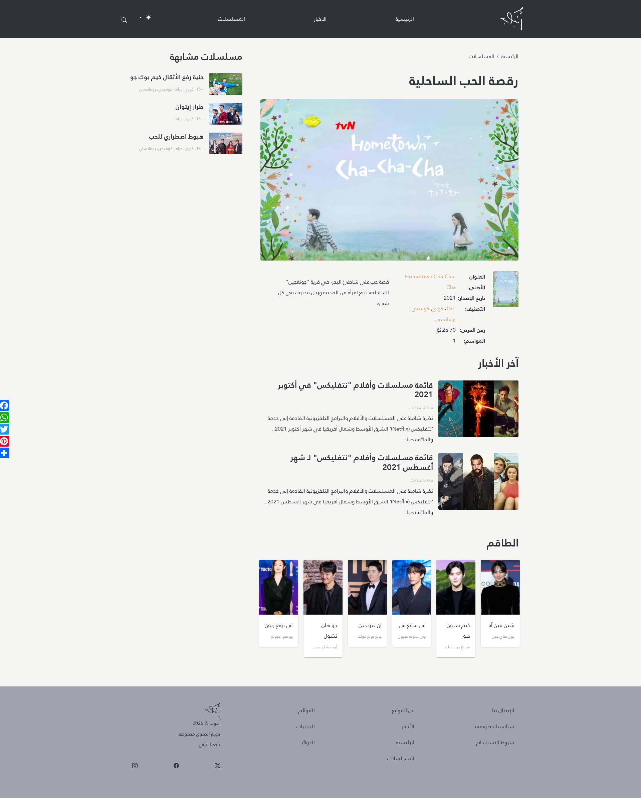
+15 (451, 308)
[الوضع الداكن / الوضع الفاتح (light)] (145, 17)
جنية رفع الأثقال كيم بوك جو (167, 77)
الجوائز (308, 742)
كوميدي (420, 308)
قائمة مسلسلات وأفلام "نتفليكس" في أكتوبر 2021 (355, 390)
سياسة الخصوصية (494, 726)
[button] (505, 291)
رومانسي (445, 319)
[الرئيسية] (511, 18)
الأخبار (320, 19)
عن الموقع (403, 710)
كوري (437, 308)
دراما (178, 89)
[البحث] (124, 20)
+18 (200, 119)
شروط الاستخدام (495, 742)
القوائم (306, 710)
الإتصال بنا (503, 710)
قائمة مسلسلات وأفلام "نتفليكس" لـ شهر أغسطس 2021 (361, 462)
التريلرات (305, 726)
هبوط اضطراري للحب (176, 136)
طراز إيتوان (190, 107)
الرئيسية (405, 19)
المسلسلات (231, 19)
